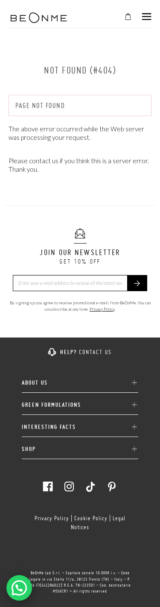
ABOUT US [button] (35, 382)
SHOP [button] (29, 449)
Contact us (95, 352)
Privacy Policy (102, 309)
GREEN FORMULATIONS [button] (51, 404)
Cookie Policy (91, 518)
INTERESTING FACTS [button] (49, 427)
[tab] (80, 379)
